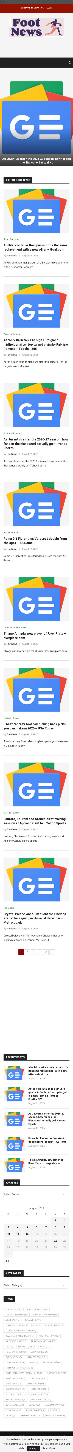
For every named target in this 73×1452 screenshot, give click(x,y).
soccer (34, 1405)
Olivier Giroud (13, 1394)
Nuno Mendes (39, 1389)
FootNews (12, 255)
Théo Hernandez (35, 1410)
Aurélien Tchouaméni (45, 1315)
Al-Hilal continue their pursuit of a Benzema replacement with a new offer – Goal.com (48, 1071)
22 (55, 1240)
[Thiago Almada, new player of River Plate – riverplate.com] (36, 599)
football (25, 1347)
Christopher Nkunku (16, 1325)
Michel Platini (40, 1378)
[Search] (69, 63)
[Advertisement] (37, 46)
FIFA (9, 1347)
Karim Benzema (36, 1357)
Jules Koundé (39, 1352)
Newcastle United (15, 1389)
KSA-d (34, 1363)
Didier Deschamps (15, 1341)
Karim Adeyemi (13, 1357)
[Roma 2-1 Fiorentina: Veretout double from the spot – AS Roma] (36, 504)
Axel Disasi (12, 1320)
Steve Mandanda (54, 1405)
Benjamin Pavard (34, 1320)
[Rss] (64, 63)
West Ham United (30, 1416)
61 (45, 952)
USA (54, 1410)
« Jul (6, 1261)
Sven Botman (13, 1410)
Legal (49, 8)
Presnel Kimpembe (15, 1400)
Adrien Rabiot (13, 1309)
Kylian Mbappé (51, 1363)
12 (27, 1234)
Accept (33, 1448)
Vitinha (10, 1416)
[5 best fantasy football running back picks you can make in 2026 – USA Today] (36, 690)
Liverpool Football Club (19, 1368)
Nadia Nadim (13, 1384)
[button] (5, 117)
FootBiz (43, 1347)
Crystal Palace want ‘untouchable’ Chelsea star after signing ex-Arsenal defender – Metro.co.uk (35, 918)
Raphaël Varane (14, 1405)
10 (8, 1234)
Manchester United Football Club (23, 1373)
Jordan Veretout (15, 1352)
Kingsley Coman (15, 1363)
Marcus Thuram (56, 1373)
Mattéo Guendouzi (15, 1378)
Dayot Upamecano (48, 1336)
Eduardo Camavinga (43, 1341)
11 (17, 1234)
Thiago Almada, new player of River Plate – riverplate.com (45, 1161)
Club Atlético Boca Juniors (48, 1325)
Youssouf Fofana (55, 1416)
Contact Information (32, 8)
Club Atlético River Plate (19, 1336)
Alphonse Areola (37, 1309)
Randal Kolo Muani (41, 1400)
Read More (49, 1448)
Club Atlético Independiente (20, 1331)
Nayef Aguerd (35, 1384)
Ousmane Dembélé (37, 1394)
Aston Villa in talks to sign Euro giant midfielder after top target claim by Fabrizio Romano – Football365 (36, 344)
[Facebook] (61, 63)
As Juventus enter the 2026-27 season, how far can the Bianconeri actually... (36, 160)
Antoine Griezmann (16, 1315)
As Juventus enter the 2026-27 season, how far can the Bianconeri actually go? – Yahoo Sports (36, 443)
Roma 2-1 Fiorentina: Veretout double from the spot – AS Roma (47, 1140)
